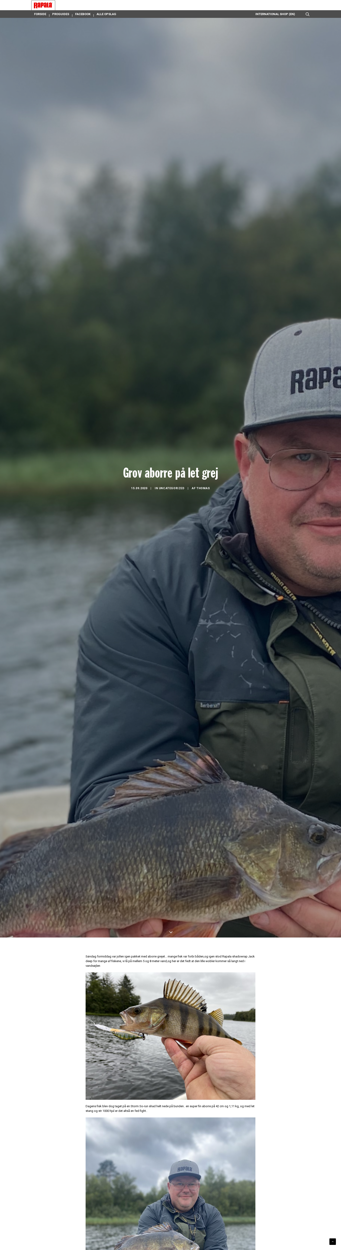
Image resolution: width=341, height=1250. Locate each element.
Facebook (82, 14)
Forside (40, 14)
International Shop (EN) (275, 14)
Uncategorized (171, 488)
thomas (203, 488)
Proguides (60, 14)
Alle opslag (106, 14)
